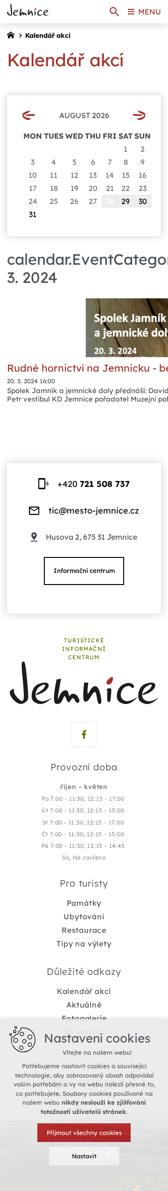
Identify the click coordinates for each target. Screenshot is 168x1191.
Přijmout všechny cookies (84, 1132)
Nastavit (84, 1156)
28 (109, 201)
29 (125, 201)
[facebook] (84, 734)
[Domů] (13, 34)
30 (143, 201)
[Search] (114, 11)
